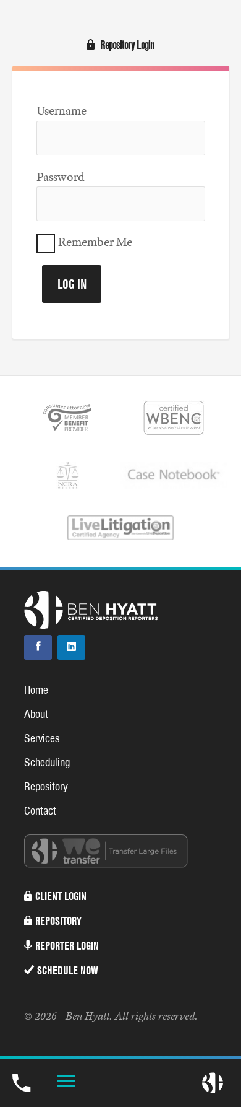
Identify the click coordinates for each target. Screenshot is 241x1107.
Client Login (61, 896)
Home (36, 690)
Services (41, 738)
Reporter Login (67, 945)
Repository (46, 786)
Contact (40, 810)
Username (61, 110)
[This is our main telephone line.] (21, 1081)
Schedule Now (67, 970)
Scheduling (47, 762)
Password (60, 176)
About (36, 714)
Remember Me (95, 242)
